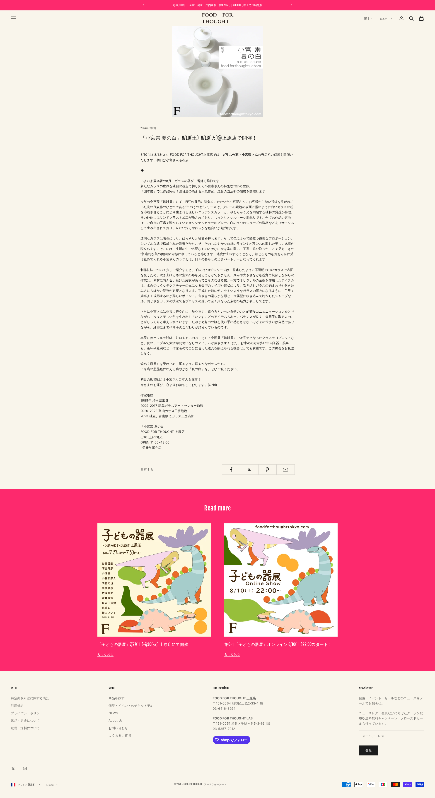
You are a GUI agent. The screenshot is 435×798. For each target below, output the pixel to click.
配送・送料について (25, 728)
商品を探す (117, 698)
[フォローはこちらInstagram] (25, 768)
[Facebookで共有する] (231, 469)
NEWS (113, 713)
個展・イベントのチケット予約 (131, 705)
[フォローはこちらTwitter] (13, 768)
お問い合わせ (118, 728)
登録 (368, 750)
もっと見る (105, 654)
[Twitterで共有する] (249, 469)
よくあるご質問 (120, 735)
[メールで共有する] (286, 469)
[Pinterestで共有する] (267, 469)
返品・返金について (25, 720)
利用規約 (17, 705)
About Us (115, 720)
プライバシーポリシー (27, 713)
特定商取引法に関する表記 (30, 698)
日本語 (383, 18)
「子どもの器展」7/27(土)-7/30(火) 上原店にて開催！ (144, 644)
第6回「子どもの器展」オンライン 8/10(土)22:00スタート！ (278, 644)
